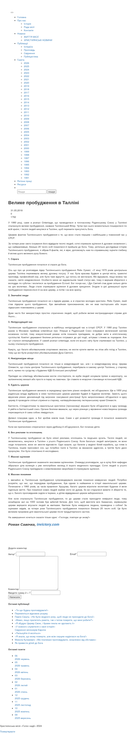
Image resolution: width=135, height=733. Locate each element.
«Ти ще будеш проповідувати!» (31, 610)
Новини (21, 33)
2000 (26, 148)
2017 (26, 92)
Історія (27, 23)
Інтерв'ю (28, 46)
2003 (26, 138)
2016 (26, 95)
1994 (26, 167)
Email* (73, 554)
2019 (26, 86)
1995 (26, 164)
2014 (26, 102)
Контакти (28, 30)
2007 (26, 125)
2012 (26, 108)
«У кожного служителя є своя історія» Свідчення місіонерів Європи (35, 628)
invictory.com (48, 524)
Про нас (21, 20)
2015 (26, 99)
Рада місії (29, 27)
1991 (26, 177)
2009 (26, 118)
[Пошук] (18, 187)
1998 (26, 154)
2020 (26, 82)
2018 (26, 89)
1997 (26, 158)
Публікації (22, 43)
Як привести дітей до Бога (29, 642)
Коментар (13, 589)
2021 (26, 79)
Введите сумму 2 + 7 (19, 592)
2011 (26, 112)
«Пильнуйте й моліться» (28, 633)
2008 (26, 122)
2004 (26, 135)
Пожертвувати (7, 731)
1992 (26, 174)
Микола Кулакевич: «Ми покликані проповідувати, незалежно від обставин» (55, 639)
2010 (26, 115)
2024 (26, 69)
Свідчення (29, 53)
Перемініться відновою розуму (31, 613)
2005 (26, 131)
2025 (26, 66)
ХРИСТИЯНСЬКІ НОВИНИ (38, 40)
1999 (26, 151)
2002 (26, 141)
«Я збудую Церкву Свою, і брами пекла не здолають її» (45, 623)
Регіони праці (24, 181)
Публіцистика (31, 56)
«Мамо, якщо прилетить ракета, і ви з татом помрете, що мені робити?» (54, 620)
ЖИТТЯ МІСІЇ (31, 36)
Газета (20, 59)
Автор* (11, 554)
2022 (26, 76)
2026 (26, 63)
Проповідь (29, 49)
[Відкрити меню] (12, 12)
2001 (26, 145)
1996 (26, 161)
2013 (26, 105)
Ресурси (21, 184)
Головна (21, 17)
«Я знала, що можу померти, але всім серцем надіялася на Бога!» (51, 636)
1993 (26, 171)
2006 (26, 128)
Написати (15, 597)
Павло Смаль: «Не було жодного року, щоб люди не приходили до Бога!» (54, 616)
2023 (26, 72)
